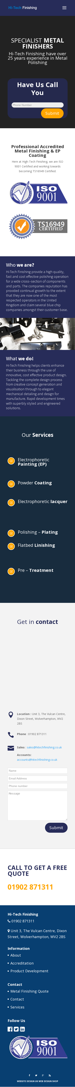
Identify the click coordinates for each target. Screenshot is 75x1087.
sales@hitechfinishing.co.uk (44, 747)
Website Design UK (27, 1081)
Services (17, 1007)
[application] (37, 30)
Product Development (29, 970)
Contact (17, 999)
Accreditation (22, 963)
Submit (52, 113)
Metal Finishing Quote (29, 991)
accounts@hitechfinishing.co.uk (37, 760)
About (15, 955)
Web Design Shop (48, 1081)
